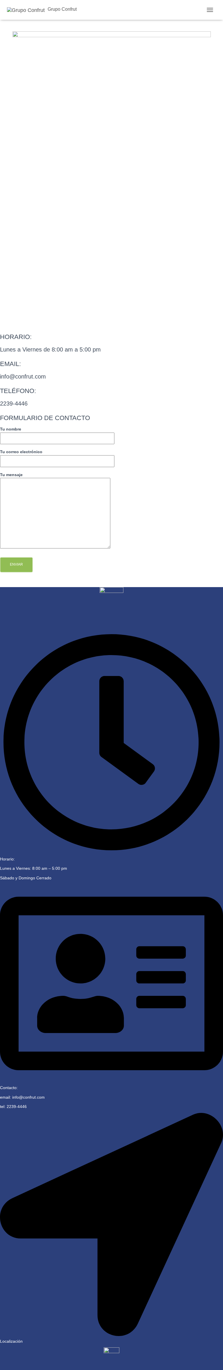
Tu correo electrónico (21, 451)
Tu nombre (10, 429)
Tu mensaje (11, 474)
